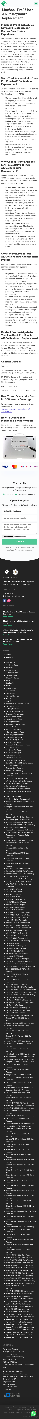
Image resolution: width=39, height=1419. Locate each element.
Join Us (8, 701)
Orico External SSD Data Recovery (19, 1306)
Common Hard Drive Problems (17, 1090)
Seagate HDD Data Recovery (17, 778)
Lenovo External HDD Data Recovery (20, 1123)
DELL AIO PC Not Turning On (17, 933)
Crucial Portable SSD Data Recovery (20, 1023)
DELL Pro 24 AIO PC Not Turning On (19, 987)
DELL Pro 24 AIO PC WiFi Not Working (20, 995)
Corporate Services (13, 796)
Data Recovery (12, 673)
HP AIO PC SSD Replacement (17, 953)
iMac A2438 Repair (13, 755)
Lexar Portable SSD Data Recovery (19, 1041)
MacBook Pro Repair (14, 750)
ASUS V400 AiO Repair (15, 910)
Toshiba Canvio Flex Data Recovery (19, 840)
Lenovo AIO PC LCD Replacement (19, 961)
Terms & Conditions (15, 1412)
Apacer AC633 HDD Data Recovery (19, 1324)
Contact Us (10, 683)
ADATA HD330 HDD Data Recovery (20, 1108)
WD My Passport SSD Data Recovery (20, 1015)
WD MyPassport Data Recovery (18, 819)
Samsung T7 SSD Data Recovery (18, 868)
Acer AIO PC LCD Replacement (18, 922)
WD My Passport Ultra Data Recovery (20, 822)
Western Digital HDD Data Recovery (19, 781)
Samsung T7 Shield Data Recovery (19, 881)
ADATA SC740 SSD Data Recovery (19, 1278)
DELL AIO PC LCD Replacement (18, 935)
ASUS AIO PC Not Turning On (17, 917)
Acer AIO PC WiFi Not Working (17, 925)
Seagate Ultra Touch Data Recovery (19, 817)
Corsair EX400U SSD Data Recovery (20, 1332)
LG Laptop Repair (13, 747)
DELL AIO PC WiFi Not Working (18, 941)
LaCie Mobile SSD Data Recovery (19, 1304)
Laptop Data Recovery (14, 765)
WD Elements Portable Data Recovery (20, 825)
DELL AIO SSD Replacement (17, 938)
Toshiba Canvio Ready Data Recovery (20, 832)
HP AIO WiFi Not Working (15, 951)
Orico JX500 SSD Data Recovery (19, 1314)
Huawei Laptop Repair (14, 719)
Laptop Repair (11, 660)
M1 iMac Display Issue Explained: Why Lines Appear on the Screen (18, 631)
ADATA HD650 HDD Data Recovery (20, 1116)
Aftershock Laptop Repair (16, 724)
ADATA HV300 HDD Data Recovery (20, 1103)
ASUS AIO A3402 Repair (15, 907)
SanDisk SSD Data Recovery (17, 876)
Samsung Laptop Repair (15, 734)
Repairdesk (10, 698)
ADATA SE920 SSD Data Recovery (19, 1255)
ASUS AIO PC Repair (14, 889)
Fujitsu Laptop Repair (14, 737)
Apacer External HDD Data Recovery (20, 1317)
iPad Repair (10, 691)
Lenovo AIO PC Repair (14, 956)
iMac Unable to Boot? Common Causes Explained (19, 613)
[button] (36, 3)
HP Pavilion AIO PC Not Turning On (19, 1000)
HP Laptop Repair (13, 706)
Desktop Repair (12, 675)
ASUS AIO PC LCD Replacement (18, 912)
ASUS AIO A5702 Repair (15, 899)
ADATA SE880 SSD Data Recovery (19, 1265)
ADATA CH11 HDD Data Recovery (19, 1296)
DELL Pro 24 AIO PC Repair (16, 984)
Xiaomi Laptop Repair (14, 740)
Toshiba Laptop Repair (14, 727)
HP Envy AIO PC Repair (15, 1005)
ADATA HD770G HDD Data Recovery (20, 1281)
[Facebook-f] (4, 600)
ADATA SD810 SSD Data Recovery (19, 1273)
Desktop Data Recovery (15, 768)
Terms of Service (12, 696)
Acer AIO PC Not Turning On (16, 920)
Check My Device (12, 678)
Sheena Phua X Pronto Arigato (17, 704)
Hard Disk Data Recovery (15, 760)
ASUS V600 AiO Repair (15, 897)
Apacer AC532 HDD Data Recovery (19, 1322)
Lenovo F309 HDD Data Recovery (19, 1126)
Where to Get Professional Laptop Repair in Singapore (17, 640)
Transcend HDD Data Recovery (18, 789)
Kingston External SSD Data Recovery (20, 1054)
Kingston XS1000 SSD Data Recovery (20, 1056)
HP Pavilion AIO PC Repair (16, 997)
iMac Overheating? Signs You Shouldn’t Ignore (19, 622)
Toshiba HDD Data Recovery (17, 783)
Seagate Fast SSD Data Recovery (19, 1074)
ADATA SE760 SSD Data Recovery (19, 1257)
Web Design (33, 1417)
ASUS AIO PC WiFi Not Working (18, 915)
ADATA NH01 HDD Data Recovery (19, 1293)
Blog (8, 685)
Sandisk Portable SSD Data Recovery (20, 871)
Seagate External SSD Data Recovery (20, 1062)
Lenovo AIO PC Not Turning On (17, 959)
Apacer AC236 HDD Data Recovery (19, 1319)
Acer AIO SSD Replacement (16, 930)
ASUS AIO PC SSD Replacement (18, 928)
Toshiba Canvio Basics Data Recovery (20, 830)
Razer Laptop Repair (14, 716)
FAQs (8, 680)
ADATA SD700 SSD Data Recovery (19, 1270)
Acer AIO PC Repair (13, 894)
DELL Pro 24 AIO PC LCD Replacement (21, 989)
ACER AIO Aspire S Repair (16, 902)
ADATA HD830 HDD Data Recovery (20, 1291)
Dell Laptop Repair (13, 709)
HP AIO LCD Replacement (16, 948)
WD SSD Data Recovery (15, 1013)
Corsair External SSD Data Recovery (20, 1327)
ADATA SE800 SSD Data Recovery (19, 1263)
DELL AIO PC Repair (14, 892)
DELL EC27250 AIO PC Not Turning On (21, 966)
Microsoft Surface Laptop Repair (18, 745)
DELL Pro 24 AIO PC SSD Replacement (21, 992)
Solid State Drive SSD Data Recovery (20, 763)
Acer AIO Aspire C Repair (15, 904)
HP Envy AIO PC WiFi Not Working (19, 1010)
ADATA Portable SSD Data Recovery (20, 1087)
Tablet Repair (11, 670)
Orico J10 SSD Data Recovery (17, 1309)
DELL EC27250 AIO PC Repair (17, 964)
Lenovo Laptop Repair (14, 711)
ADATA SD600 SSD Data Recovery (20, 1268)
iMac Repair (10, 662)
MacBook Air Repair (13, 752)
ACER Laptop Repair (14, 729)
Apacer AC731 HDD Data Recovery (19, 1335)
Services (9, 667)
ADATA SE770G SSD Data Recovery (20, 1260)
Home (8, 655)
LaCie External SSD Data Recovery (19, 1299)
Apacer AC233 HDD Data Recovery (19, 1337)
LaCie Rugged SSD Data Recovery (19, 1301)
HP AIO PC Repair (13, 943)
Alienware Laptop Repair (15, 732)
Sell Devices (10, 693)
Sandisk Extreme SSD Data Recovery (20, 874)
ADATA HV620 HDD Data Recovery (20, 1283)
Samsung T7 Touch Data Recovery (19, 879)
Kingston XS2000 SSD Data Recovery (20, 1059)
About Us (9, 657)
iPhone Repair (11, 688)
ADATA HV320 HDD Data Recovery (20, 1105)
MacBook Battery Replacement (18, 799)
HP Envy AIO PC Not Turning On (18, 1008)
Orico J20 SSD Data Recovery (17, 1311)
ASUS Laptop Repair (14, 742)
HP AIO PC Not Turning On (16, 946)
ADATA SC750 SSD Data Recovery (19, 1275)
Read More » (8, 616)
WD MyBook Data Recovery (17, 827)
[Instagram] (9, 600)
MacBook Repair (12, 665)
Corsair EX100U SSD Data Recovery (20, 1330)
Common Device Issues (15, 714)
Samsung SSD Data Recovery (17, 786)
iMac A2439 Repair (13, 758)
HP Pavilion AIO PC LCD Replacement (20, 1002)
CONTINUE (19, 541)
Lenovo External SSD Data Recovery (20, 1226)
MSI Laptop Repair (13, 722)
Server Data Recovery (14, 771)
